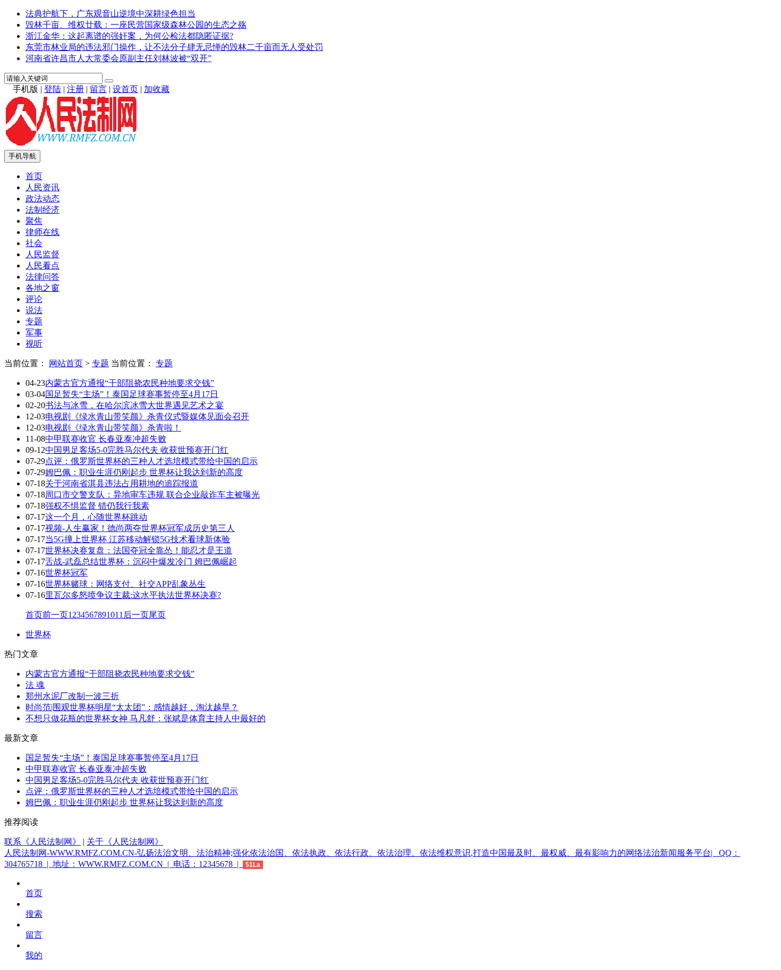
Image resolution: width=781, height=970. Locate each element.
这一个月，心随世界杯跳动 (96, 516)
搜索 (34, 913)
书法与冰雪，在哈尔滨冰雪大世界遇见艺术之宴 (134, 405)
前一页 (55, 614)
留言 (98, 89)
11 (119, 614)
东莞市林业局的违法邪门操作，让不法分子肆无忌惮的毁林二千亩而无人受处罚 (174, 47)
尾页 (157, 614)
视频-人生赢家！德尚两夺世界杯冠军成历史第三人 (140, 528)
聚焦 (34, 220)
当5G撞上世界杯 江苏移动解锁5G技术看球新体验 (137, 539)
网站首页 (66, 363)
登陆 (52, 89)
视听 (34, 343)
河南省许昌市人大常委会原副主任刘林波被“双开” (118, 58)
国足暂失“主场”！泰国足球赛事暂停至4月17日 (131, 394)
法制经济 (43, 209)
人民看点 (43, 265)
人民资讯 (43, 187)
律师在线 (43, 232)
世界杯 (38, 634)
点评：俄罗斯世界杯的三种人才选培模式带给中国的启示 (151, 461)
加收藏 (156, 89)
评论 (34, 298)
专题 (34, 321)
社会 (34, 243)
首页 (34, 176)
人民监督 (43, 254)
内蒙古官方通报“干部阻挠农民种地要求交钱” (129, 382)
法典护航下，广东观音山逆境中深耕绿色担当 (111, 13)
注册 (75, 89)
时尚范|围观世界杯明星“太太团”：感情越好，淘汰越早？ (132, 707)
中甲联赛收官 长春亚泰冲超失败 (105, 438)
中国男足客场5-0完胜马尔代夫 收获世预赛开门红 (136, 449)
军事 (34, 332)
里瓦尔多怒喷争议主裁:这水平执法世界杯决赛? (133, 595)
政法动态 (43, 198)
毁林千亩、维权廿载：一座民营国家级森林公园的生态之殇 (136, 24)
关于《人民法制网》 (125, 841)
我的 (34, 955)
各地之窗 (43, 287)
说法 (34, 310)
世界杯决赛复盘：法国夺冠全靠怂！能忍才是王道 (138, 550)
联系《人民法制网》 (42, 841)
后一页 (136, 614)
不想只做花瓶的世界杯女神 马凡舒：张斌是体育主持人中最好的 (146, 718)
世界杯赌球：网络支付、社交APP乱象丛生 (125, 583)
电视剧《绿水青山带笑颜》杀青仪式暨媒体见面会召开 (147, 416)
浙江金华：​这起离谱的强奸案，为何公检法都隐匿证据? (129, 35)
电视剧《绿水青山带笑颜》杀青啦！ (113, 427)
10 (110, 614)
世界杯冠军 (66, 572)
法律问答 (43, 276)
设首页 (125, 89)
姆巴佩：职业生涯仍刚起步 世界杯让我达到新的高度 (144, 472)
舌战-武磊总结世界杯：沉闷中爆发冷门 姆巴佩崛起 (141, 561)
